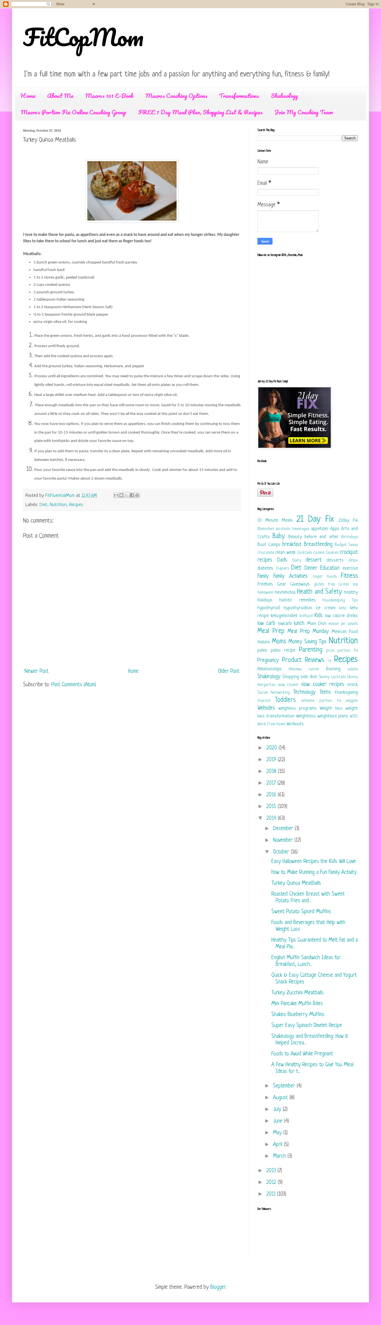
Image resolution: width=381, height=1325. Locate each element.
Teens (325, 692)
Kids (319, 616)
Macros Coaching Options (176, 95)
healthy (351, 592)
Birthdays (349, 537)
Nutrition (58, 504)
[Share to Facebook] (132, 495)
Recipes (76, 504)
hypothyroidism (298, 608)
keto (342, 608)
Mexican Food (345, 631)
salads (353, 669)
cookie (318, 552)
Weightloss (306, 716)
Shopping (290, 677)
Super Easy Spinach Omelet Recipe (306, 1026)
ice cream (326, 608)
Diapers (282, 568)
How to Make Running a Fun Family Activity (314, 873)
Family (263, 576)
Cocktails (304, 552)
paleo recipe (283, 650)
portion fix (347, 650)
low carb (266, 624)
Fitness (349, 576)
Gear (281, 584)
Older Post (228, 671)
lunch (299, 624)
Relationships (269, 669)
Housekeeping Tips (340, 600)
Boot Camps (268, 544)
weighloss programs (297, 708)
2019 (272, 760)
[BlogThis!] (121, 495)
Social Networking (273, 692)
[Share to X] (126, 495)
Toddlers (285, 700)
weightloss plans (332, 716)
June (278, 1121)
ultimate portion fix (321, 700)
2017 (272, 783)
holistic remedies (297, 600)
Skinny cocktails (332, 677)
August (281, 1098)
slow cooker (288, 685)
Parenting (310, 650)
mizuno (263, 642)
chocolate (265, 552)
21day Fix (348, 520)
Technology (304, 692)
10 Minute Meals (275, 520)
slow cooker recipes (322, 685)
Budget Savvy (346, 545)
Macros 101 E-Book (109, 95)
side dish (308, 677)
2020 (272, 748)
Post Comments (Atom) (73, 685)
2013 (272, 1171)
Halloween (265, 592)
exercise (350, 568)
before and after (322, 537)
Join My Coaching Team (303, 112)
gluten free (324, 584)
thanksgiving (346, 692)
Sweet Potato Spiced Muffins (301, 912)
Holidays (265, 600)
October (282, 852)
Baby (279, 536)
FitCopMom (83, 36)
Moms (279, 641)
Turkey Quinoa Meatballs (296, 883)
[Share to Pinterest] (137, 495)
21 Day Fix (315, 519)
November (284, 840)
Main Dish (316, 623)
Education (329, 568)
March (280, 1156)
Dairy (296, 560)
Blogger (217, 1287)
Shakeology (284, 95)
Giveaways (300, 584)
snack (352, 684)
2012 (272, 1183)
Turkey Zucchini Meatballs (297, 993)
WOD (354, 716)
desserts (335, 560)
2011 (271, 1194)
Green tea (348, 584)
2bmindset (265, 529)
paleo (262, 650)
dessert (314, 560)
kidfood (306, 616)
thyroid (263, 700)
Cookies (332, 552)
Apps (334, 528)
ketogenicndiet (284, 615)
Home (27, 95)
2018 (272, 772)
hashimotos (285, 592)
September (285, 1086)
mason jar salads (343, 624)
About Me (60, 95)
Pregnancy (268, 661)
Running (333, 669)
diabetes (265, 568)
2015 (272, 807)
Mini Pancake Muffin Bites (297, 1004)
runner (313, 669)
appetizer (320, 528)
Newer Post (37, 671)
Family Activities (290, 576)
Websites (266, 708)
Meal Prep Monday (308, 632)
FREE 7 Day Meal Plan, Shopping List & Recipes (200, 112)
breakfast (292, 545)
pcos (330, 650)
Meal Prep (270, 631)
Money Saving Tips (307, 642)
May (278, 1133)
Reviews (295, 669)
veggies (352, 700)
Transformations (239, 95)
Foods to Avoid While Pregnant (302, 1054)
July (278, 1110)
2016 (272, 795)
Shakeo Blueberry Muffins (297, 1015)
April (278, 1145)
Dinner (311, 568)
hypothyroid (268, 608)
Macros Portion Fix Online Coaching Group (73, 112)
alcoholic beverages (293, 529)
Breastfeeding (318, 545)
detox (353, 560)
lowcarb (285, 623)
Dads (282, 560)
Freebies (265, 584)
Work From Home (271, 724)
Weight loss (331, 708)
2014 (272, 818)
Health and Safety (319, 592)
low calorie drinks (341, 615)
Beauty (295, 537)
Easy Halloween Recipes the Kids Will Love (313, 862)
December (284, 829)
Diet (43, 504)
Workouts (295, 724)
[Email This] (116, 495)
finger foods (325, 576)
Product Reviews (303, 660)
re (329, 661)
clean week (285, 552)
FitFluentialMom (60, 495)
